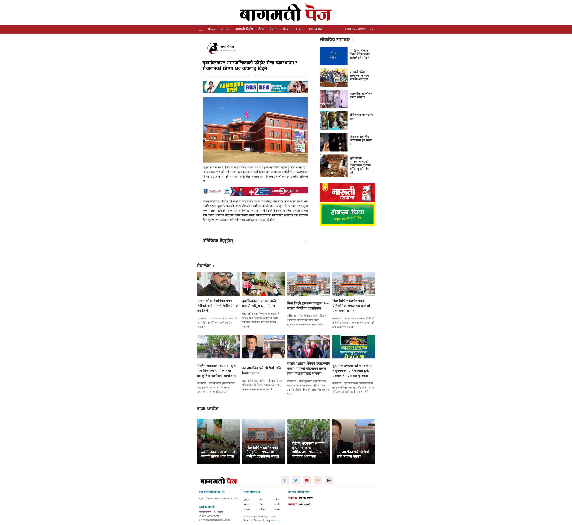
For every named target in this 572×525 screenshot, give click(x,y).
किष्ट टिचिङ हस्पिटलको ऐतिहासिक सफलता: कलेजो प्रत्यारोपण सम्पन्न (351, 306)
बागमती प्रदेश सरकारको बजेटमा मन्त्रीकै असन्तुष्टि (360, 75)
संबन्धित (204, 266)
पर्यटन (277, 499)
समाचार (226, 29)
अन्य (297, 29)
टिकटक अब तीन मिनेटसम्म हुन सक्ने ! (361, 140)
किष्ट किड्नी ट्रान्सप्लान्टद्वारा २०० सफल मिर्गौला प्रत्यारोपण (308, 306)
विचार (272, 29)
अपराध (277, 509)
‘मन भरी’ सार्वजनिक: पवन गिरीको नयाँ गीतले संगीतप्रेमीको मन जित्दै (218, 306)
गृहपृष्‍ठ (212, 29)
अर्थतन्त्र (262, 509)
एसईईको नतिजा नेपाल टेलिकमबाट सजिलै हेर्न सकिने (360, 54)
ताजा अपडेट (208, 409)
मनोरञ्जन (285, 29)
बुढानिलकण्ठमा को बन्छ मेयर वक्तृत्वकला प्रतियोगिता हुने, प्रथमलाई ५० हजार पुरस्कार (352, 371)
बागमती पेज (227, 47)
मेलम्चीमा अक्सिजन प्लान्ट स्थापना (361, 95)
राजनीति (277, 504)
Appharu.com (273, 520)
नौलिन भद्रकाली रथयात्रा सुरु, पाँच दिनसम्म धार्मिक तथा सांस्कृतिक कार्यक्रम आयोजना (216, 371)
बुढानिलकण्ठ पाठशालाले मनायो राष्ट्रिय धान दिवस (259, 304)
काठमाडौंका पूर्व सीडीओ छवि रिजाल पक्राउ (261, 371)
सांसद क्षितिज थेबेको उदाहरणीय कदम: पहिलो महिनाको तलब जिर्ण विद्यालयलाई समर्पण (308, 369)
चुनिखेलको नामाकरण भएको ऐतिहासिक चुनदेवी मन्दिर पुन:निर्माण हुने (360, 166)
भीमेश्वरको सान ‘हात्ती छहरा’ (361, 117)
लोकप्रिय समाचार (335, 40)
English (316, 29)
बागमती (247, 509)
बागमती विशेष (244, 29)
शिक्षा (260, 29)
